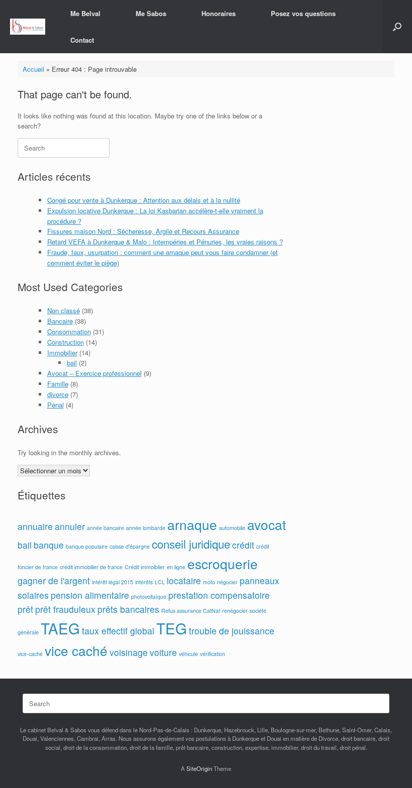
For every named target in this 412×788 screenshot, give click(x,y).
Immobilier (62, 352)
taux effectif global (118, 630)
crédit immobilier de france (91, 567)
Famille (57, 383)
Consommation (69, 331)
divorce (57, 394)
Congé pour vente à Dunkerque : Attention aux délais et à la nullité (143, 200)
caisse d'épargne (130, 546)
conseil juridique (191, 544)
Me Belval (85, 13)
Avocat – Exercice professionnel (94, 373)
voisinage (129, 652)
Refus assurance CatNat (190, 610)
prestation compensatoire (219, 595)
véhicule (188, 654)
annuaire (35, 526)
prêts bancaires (128, 609)
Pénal (55, 405)
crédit (243, 545)
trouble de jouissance (231, 630)
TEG (171, 627)
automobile (232, 528)
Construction (65, 342)
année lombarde (145, 528)
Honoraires (218, 13)
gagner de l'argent (54, 580)
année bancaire (105, 528)
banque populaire (87, 546)
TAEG (60, 627)
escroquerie (222, 563)
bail (72, 362)
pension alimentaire (90, 595)
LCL (160, 582)
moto (209, 582)
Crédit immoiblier (145, 567)
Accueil (33, 69)
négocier (227, 582)
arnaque (192, 524)
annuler (70, 526)
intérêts (144, 582)
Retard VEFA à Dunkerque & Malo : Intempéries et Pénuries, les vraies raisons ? (165, 241)
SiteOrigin (199, 768)
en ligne (176, 567)
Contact (82, 40)
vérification (212, 654)
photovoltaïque (148, 596)
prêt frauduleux (65, 609)
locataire (184, 580)
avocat (266, 524)
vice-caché (30, 654)
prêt (25, 609)
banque (49, 545)
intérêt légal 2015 (112, 582)
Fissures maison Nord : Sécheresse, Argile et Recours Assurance (143, 231)
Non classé (63, 310)
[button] (397, 26)
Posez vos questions (303, 13)
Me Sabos (151, 13)
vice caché (76, 650)
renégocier (235, 610)
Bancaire (60, 321)
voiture (163, 652)
